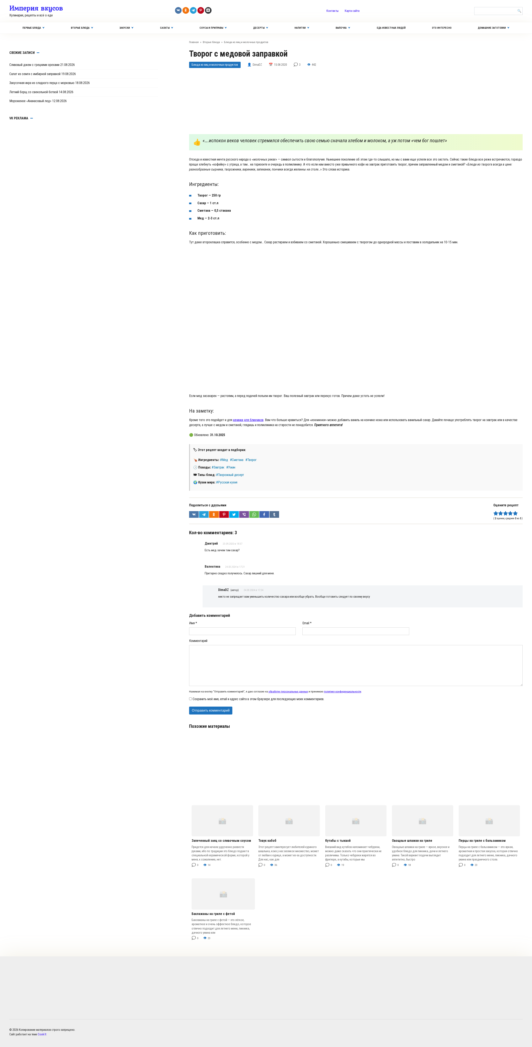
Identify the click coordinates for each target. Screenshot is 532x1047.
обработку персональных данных (288, 691)
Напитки (300, 27)
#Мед (224, 460)
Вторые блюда (80, 27)
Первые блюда (31, 27)
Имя (193, 623)
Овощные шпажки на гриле (412, 841)
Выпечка (341, 27)
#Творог (251, 460)
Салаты (165, 27)
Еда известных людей (391, 27)
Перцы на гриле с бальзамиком (482, 841)
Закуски (124, 27)
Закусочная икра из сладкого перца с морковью (41, 83)
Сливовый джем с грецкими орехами (34, 65)
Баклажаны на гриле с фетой (213, 914)
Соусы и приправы (211, 27)
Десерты (259, 27)
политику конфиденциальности (342, 691)
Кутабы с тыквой (338, 841)
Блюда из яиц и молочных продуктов (215, 65)
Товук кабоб (267, 841)
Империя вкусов (36, 8)
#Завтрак (218, 467)
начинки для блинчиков (248, 420)
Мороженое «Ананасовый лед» (30, 101)
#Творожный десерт (230, 475)
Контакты (332, 11)
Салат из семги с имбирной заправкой (34, 74)
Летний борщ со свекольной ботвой (33, 92)
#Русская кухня (226, 482)
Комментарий (198, 641)
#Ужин (230, 467)
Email (307, 623)
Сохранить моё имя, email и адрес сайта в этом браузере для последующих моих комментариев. (258, 699)
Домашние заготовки (492, 27)
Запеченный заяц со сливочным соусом (221, 841)
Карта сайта (352, 11)
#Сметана (236, 460)
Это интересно (442, 27)
